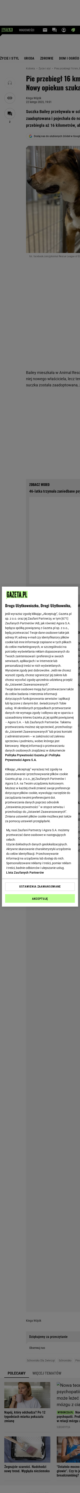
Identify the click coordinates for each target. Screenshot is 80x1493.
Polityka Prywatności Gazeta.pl (26, 755)
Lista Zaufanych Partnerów (25, 872)
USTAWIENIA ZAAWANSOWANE (40, 886)
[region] (40, 747)
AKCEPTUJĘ (40, 898)
